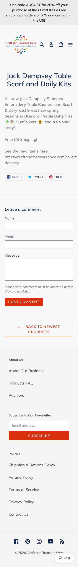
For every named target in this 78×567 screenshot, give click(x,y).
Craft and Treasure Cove (45, 553)
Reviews (16, 395)
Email (9, 237)
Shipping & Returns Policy (32, 464)
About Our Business (26, 370)
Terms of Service (24, 489)
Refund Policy (21, 477)
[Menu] (70, 44)
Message (12, 255)
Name (10, 218)
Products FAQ (21, 383)
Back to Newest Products (42, 329)
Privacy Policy (21, 501)
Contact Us (18, 514)
